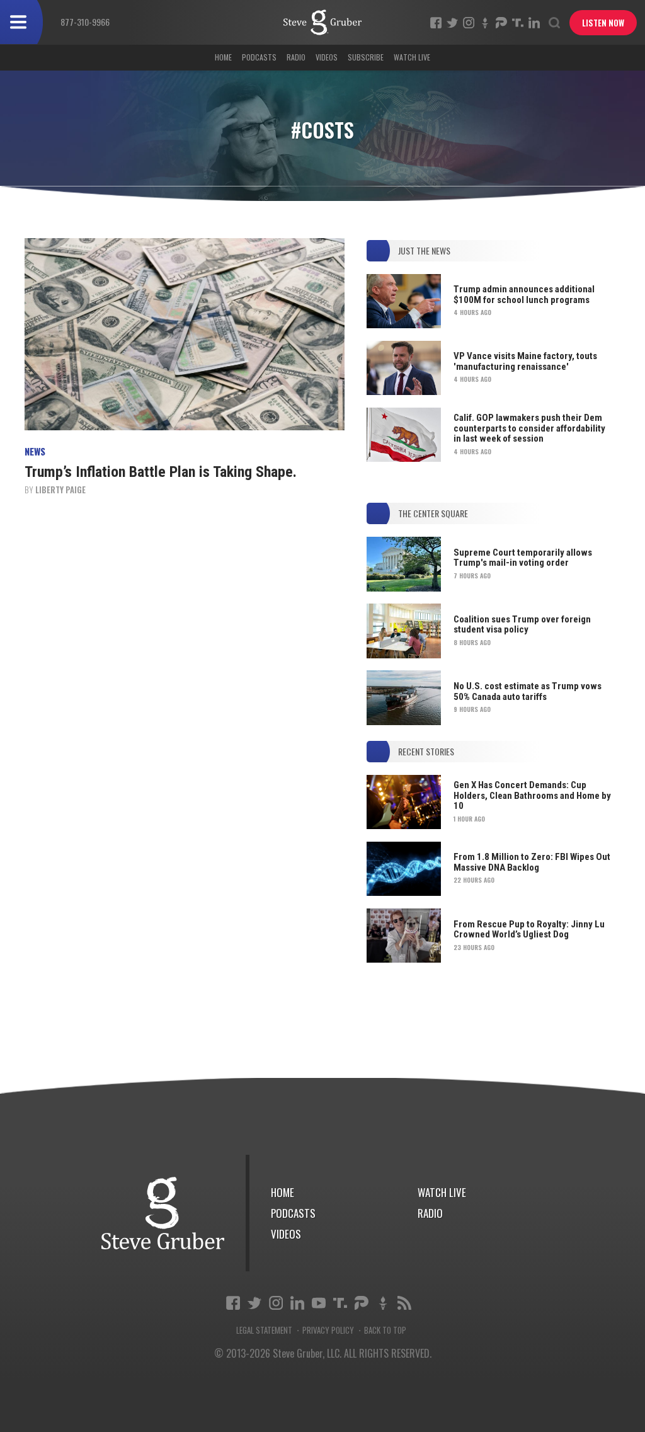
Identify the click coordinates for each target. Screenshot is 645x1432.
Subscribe (366, 57)
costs (322, 22)
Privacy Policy (328, 1330)
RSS (404, 1303)
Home (223, 57)
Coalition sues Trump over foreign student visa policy (522, 625)
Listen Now (603, 22)
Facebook (436, 22)
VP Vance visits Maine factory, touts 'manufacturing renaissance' (525, 361)
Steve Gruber (162, 1213)
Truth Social (340, 1303)
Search (554, 22)
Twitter (452, 22)
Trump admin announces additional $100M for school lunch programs (524, 295)
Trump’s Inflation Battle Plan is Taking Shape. (161, 472)
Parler (501, 22)
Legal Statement (264, 1330)
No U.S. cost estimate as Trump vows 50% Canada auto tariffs (528, 691)
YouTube (319, 1303)
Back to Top (385, 1330)
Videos (327, 57)
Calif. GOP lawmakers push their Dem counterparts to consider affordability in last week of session (529, 428)
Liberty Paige (60, 489)
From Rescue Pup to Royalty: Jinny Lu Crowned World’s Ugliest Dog (529, 930)
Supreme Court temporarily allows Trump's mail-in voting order (523, 558)
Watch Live (412, 57)
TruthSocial (517, 22)
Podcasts (259, 57)
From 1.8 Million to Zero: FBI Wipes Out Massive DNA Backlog (532, 862)
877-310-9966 (85, 21)
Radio (296, 57)
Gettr (485, 22)
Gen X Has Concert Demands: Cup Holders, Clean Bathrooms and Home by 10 (532, 795)
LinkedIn (534, 22)
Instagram (468, 22)
